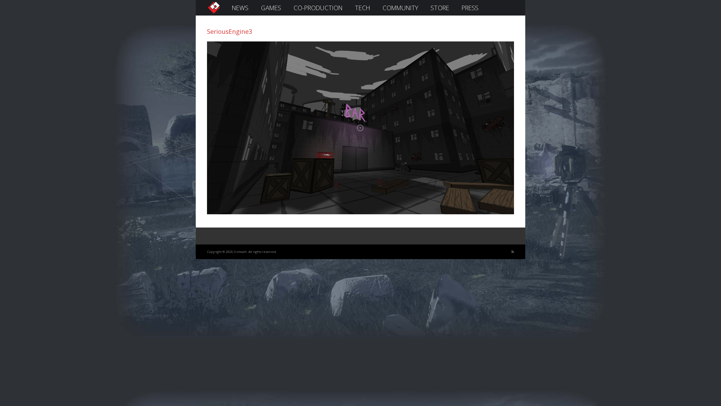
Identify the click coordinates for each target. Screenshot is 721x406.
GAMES (271, 7)
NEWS (240, 7)
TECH (362, 7)
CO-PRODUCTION (317, 7)
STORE (440, 7)
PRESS (470, 7)
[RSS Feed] (512, 251)
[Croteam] (214, 13)
